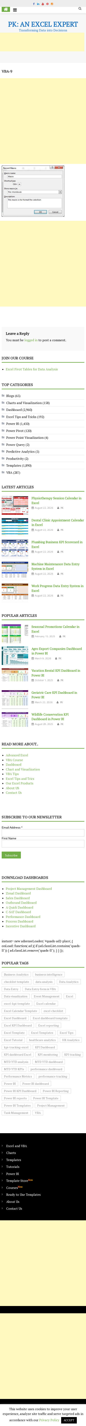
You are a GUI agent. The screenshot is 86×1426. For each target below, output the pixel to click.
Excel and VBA (16, 1146)
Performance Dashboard (23, 917)
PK (62, 507)
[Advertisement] (43, 121)
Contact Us (14, 792)
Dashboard (14, 410)
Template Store (19, 1180)
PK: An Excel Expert (43, 24)
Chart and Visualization (23, 769)
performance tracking (52, 1076)
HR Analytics (71, 1040)
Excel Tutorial (13, 1040)
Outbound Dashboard (21, 902)
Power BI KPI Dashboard (20, 1091)
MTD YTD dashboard (49, 1062)
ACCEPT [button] (69, 1420)
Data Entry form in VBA (40, 989)
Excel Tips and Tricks (21, 417)
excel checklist (53, 1011)
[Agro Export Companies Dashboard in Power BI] (15, 655)
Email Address (12, 827)
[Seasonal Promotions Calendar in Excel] (15, 633)
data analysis (44, 982)
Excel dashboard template (50, 1018)
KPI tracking (72, 1054)
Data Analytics (68, 982)
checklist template (16, 982)
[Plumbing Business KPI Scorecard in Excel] (15, 549)
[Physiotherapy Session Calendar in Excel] (15, 505)
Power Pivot (15, 431)
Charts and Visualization (24, 403)
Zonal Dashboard (18, 893)
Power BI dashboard (35, 1084)
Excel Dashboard (15, 1018)
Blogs (10, 396)
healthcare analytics (42, 1040)
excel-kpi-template (17, 1003)
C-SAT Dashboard (18, 912)
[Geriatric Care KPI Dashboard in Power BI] (15, 699)
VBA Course (14, 760)
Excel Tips (66, 1033)
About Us (12, 1202)
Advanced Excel (17, 755)
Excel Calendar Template (20, 1011)
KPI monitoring (48, 1054)
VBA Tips (12, 774)
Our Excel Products (19, 783)
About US (12, 788)
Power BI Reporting (56, 1091)
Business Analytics (16, 974)
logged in (31, 340)
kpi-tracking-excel (16, 1047)
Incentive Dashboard (20, 926)
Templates (13, 465)
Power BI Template (45, 1098)
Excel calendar (46, 1003)
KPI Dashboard (45, 1047)
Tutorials (12, 1167)
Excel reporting (48, 1025)
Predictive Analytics (20, 451)
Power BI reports (15, 1098)
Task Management (16, 1113)
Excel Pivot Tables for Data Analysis (32, 369)
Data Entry (11, 989)
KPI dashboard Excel (17, 1054)
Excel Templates (42, 1033)
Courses (14, 1187)
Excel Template (14, 1033)
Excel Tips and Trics (20, 779)
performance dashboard (46, 1069)
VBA (9, 472)
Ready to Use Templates (23, 1194)
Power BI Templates (17, 1105)
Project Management (51, 1105)
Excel (69, 996)
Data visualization (15, 996)
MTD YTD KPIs (14, 1069)
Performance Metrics (18, 1076)
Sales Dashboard (18, 898)
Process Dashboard (19, 921)
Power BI (12, 424)
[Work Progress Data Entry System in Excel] (15, 593)
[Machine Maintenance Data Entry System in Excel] (15, 571)
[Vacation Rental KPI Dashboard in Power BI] (15, 677)
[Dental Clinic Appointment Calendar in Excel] (15, 527)
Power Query (15, 445)
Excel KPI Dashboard (18, 1025)
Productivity (15, 458)
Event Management (46, 996)
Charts (11, 1153)
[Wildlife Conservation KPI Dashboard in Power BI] (15, 721)
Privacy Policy (49, 1420)
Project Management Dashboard (29, 889)
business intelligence (48, 974)
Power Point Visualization (25, 437)
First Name (9, 838)
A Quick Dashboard (19, 907)
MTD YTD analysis (16, 1062)
